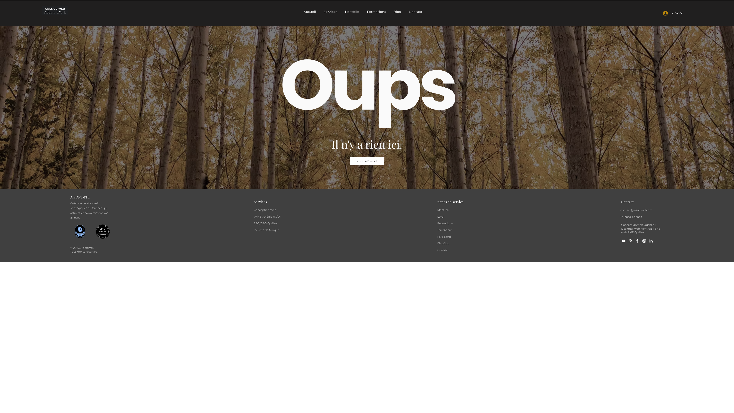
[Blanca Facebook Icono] (637, 241)
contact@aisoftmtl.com (636, 210)
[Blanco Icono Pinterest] (630, 241)
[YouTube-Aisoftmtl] (623, 241)
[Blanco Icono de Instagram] (644, 241)
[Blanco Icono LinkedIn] (651, 241)
